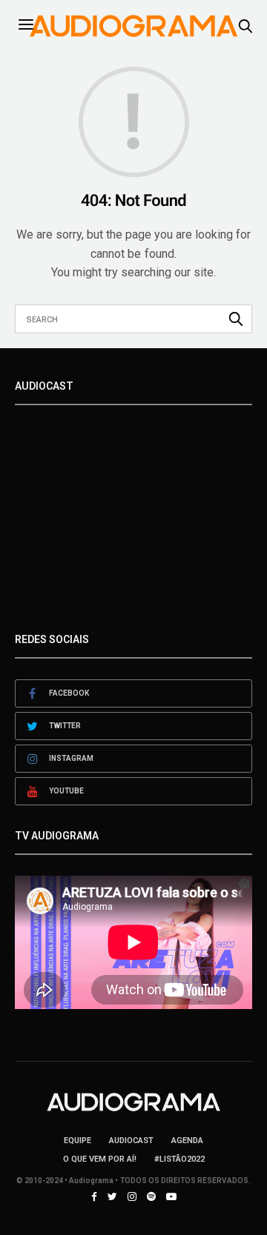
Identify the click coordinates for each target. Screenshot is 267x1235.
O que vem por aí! (99, 1159)
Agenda (187, 1140)
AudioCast (131, 1140)
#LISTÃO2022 (179, 1159)
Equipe (77, 1140)
